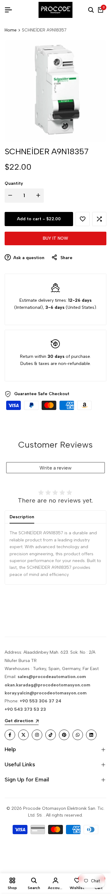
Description (22, 516)
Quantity (14, 183)
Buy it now (55, 238)
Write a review (55, 468)
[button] (83, 219)
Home (11, 30)
